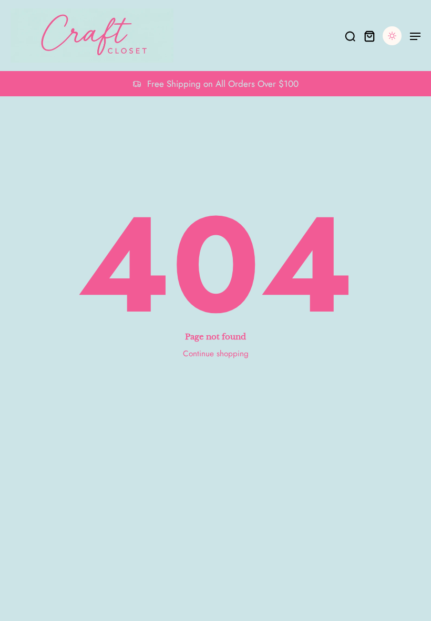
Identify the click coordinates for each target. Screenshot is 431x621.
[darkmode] (392, 35)
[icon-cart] (369, 35)
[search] (350, 35)
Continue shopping (216, 353)
